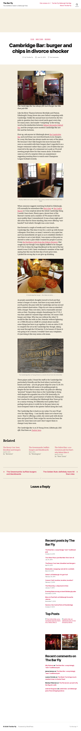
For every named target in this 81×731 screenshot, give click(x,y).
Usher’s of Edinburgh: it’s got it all (56, 574)
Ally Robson (49, 665)
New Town (39, 39)
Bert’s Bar (47, 208)
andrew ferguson (51, 689)
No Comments (54, 57)
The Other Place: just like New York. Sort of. (59, 557)
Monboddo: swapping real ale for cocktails (59, 569)
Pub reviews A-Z (45, 3)
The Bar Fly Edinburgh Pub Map (61, 3)
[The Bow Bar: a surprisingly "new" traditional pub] (70, 642)
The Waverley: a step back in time (56, 586)
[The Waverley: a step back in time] (53, 642)
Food (32, 39)
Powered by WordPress (25, 726)
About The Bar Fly (65, 5)
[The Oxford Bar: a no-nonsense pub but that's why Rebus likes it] (53, 626)
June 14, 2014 (41, 57)
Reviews (47, 39)
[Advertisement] (40, 21)
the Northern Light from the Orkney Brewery (40, 242)
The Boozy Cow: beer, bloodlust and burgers (60, 563)
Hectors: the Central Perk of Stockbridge (59, 605)
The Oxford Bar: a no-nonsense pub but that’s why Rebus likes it (64, 450)
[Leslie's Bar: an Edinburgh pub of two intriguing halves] (70, 626)
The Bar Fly (8, 3)
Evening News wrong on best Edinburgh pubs (60, 591)
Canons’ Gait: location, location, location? (59, 580)
